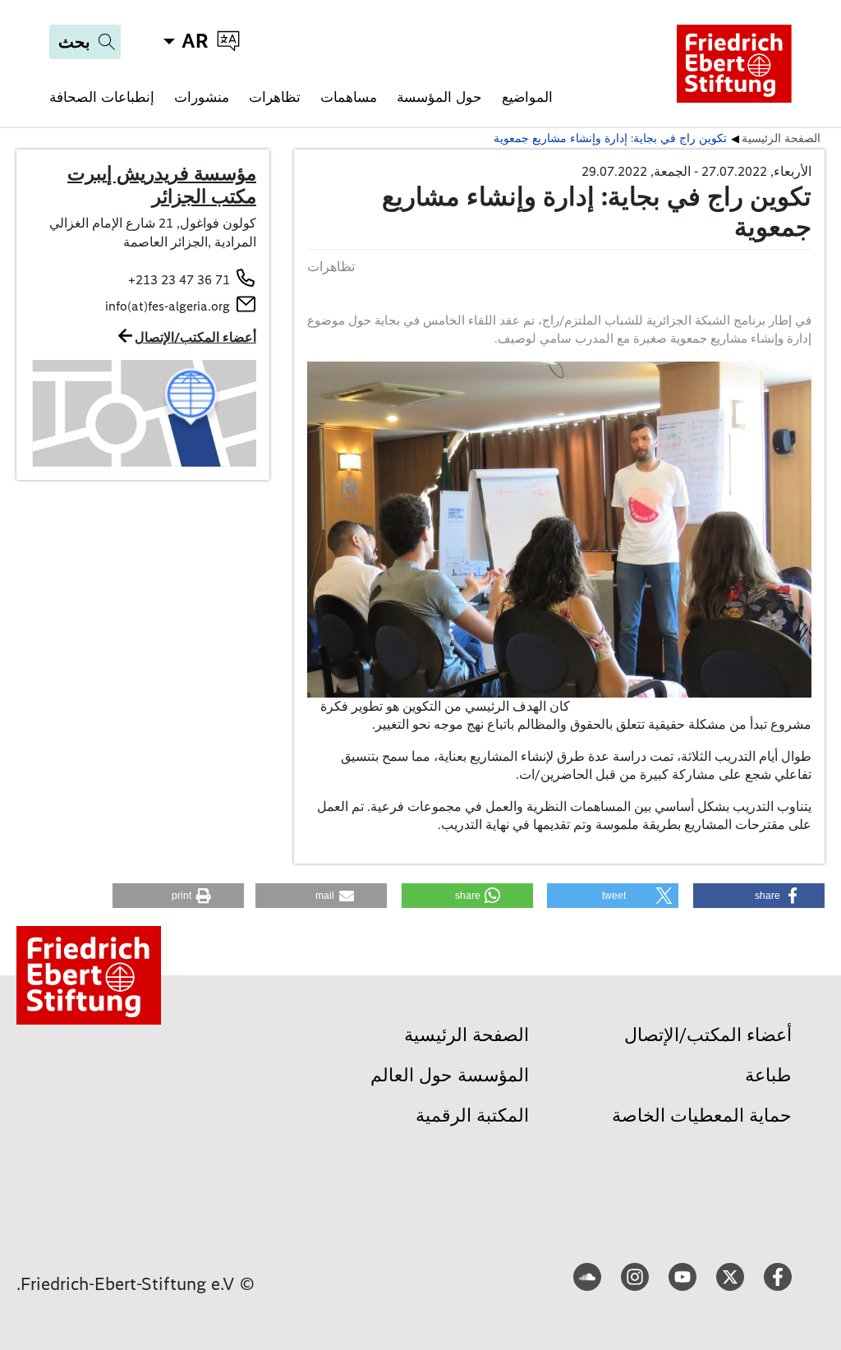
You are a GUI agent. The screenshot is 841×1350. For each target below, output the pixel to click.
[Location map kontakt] (143, 413)
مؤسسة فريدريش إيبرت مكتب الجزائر (161, 185)
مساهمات (348, 97)
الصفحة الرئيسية (466, 1035)
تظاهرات (275, 97)
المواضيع (527, 97)
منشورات (201, 97)
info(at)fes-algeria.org (167, 306)
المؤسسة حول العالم (449, 1075)
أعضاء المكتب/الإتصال (195, 337)
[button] (759, 895)
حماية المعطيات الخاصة (702, 1115)
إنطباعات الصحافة (101, 97)
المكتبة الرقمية (472, 1115)
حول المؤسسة (439, 97)
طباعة (768, 1075)
